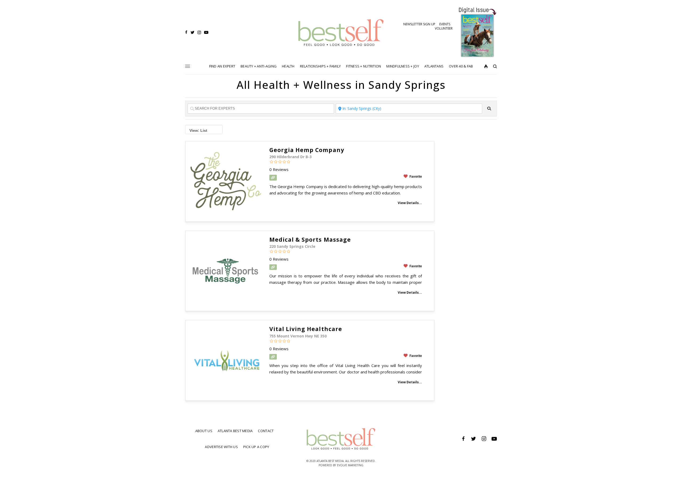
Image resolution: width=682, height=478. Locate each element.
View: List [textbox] (198, 130)
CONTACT (266, 430)
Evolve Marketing (350, 465)
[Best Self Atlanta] (341, 32)
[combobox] (203, 129)
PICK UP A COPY (256, 446)
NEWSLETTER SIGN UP (419, 24)
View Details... (410, 203)
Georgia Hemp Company (306, 150)
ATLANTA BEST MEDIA (235, 430)
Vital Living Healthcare (305, 329)
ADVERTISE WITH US (221, 446)
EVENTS (444, 24)
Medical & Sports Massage (310, 239)
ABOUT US (203, 430)
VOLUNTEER (444, 28)
